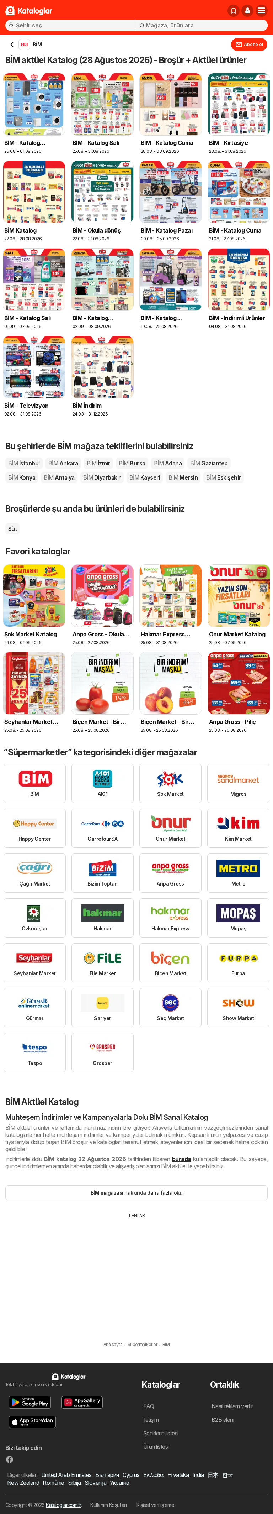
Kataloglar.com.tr (63, 1505)
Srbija (74, 1482)
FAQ (148, 1406)
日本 (213, 1474)
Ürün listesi (156, 1446)
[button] (247, 11)
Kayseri (144, 477)
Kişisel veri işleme (155, 1505)
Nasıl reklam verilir (232, 1406)
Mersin (183, 477)
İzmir (98, 463)
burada (181, 1159)
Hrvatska (178, 1474)
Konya (21, 477)
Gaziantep (209, 463)
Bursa (132, 463)
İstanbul (24, 463)
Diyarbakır (102, 477)
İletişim (151, 1419)
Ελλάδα (153, 1474)
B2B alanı (223, 1419)
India (198, 1474)
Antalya (59, 477)
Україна (119, 1482)
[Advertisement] (136, 1272)
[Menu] (262, 11)
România (53, 1482)
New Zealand (23, 1482)
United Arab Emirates (66, 1474)
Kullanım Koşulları (108, 1505)
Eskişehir (223, 477)
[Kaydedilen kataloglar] (234, 11)
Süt (12, 528)
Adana (168, 463)
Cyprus (131, 1474)
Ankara (63, 463)
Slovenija (95, 1482)
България (107, 1474)
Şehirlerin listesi (160, 1433)
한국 (227, 1474)
